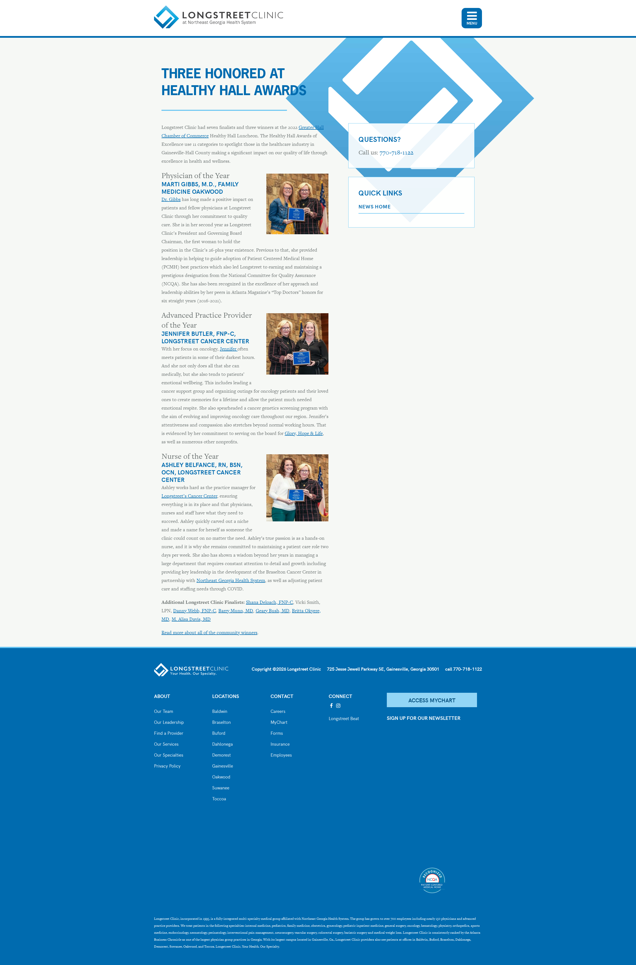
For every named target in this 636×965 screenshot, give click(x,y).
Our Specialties (168, 754)
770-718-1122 (396, 152)
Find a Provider (168, 732)
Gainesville (222, 765)
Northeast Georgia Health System (231, 580)
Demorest (221, 754)
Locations (225, 696)
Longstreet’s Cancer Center (189, 496)
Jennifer (229, 349)
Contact (282, 696)
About (162, 696)
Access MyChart (432, 700)
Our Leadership (169, 721)
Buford (218, 732)
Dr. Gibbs (171, 199)
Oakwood (221, 776)
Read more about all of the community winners (209, 632)
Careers (278, 710)
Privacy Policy (167, 765)
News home (374, 206)
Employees (281, 754)
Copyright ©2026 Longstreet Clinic (286, 669)
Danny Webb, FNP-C (194, 610)
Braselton (221, 721)
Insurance (280, 743)
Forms (277, 732)
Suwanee (220, 787)
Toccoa (219, 798)
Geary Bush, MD (272, 610)
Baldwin (219, 710)
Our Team (163, 710)
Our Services (166, 743)
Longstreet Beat (344, 718)
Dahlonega (222, 743)
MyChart (279, 721)
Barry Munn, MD (235, 610)
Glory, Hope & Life (304, 433)
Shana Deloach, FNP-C (269, 602)
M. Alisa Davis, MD (191, 619)
